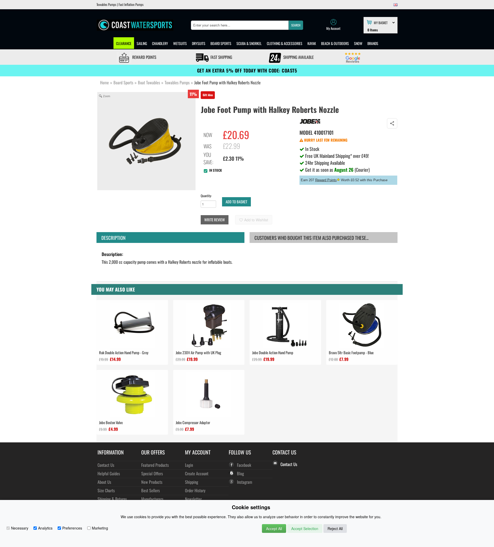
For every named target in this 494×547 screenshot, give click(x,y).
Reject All (335, 528)
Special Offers (152, 473)
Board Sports (220, 43)
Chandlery (160, 43)
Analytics (45, 528)
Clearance (123, 43)
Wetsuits (180, 43)
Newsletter (193, 499)
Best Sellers (150, 490)
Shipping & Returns (112, 499)
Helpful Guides (109, 473)
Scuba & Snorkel (249, 43)
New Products (151, 482)
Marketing (100, 528)
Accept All (274, 528)
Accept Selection (304, 528)
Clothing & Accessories (284, 43)
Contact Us (106, 465)
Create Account (196, 473)
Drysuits (198, 43)
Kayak (311, 43)
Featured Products (155, 465)
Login (189, 465)
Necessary (19, 528)
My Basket (380, 22)
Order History (195, 490)
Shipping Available (298, 57)
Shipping (191, 482)
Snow (358, 43)
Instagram (244, 482)
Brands (372, 43)
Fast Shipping (220, 57)
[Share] (392, 123)
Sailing (142, 43)
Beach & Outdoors (335, 43)
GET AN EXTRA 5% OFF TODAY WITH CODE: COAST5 (247, 70)
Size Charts (106, 490)
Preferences (72, 528)
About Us (104, 482)
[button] (295, 25)
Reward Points (143, 57)
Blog (240, 473)
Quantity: (206, 195)
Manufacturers (152, 499)
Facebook (244, 465)
